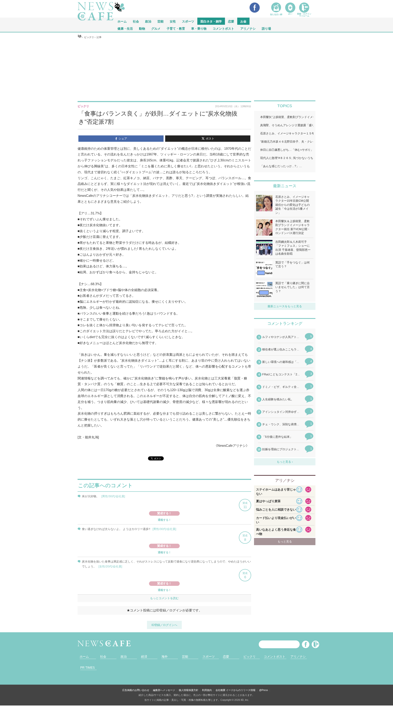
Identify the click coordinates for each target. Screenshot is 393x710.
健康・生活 (125, 28)
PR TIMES (87, 667)
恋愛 (231, 21)
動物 (142, 28)
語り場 (266, 28)
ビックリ (249, 656)
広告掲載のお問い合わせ (135, 690)
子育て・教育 (176, 28)
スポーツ (188, 21)
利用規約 (207, 690)
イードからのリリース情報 (240, 690)
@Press (263, 690)
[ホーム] (79, 37)
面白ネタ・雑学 (211, 21)
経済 (144, 656)
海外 (164, 656)
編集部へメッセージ (164, 690)
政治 (148, 21)
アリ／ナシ (248, 28)
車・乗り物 (199, 28)
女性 (173, 21)
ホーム (84, 656)
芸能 (160, 21)
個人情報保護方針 (188, 690)
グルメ (155, 28)
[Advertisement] (196, 69)
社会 (136, 21)
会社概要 (220, 690)
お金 (243, 21)
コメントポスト (223, 28)
